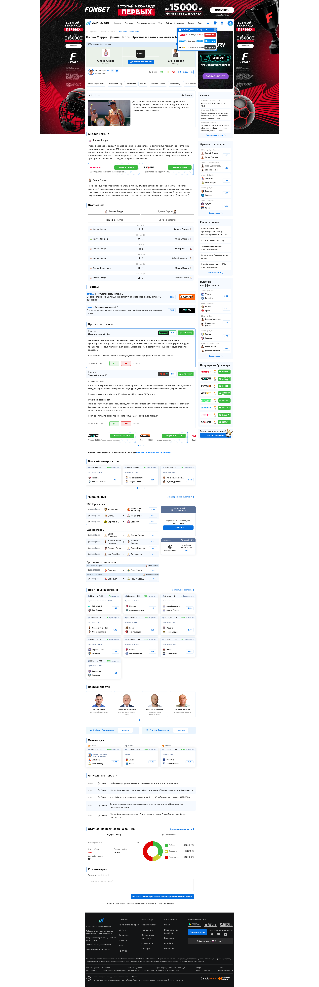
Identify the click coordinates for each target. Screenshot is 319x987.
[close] (215, 29)
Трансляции (147, 930)
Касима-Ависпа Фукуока (103, 475)
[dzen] (225, 934)
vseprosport (97, 23)
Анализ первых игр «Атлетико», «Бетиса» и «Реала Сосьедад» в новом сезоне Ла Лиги (215, 114)
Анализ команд (115, 84)
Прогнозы (129, 23)
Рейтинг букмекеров (175, 23)
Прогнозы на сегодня (146, 23)
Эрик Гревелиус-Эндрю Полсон (140, 475)
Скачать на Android (160, 452)
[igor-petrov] (192, 72)
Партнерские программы (147, 936)
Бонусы (191, 23)
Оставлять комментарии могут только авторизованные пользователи (162, 896)
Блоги (121, 945)
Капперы (145, 948)
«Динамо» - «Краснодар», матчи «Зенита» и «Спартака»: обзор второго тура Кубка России (215, 127)
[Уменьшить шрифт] (99, 95)
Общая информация (96, 84)
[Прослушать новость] (182, 95)
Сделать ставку (185, 333)
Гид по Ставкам (148, 925)
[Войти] (222, 22)
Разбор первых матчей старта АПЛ (215, 103)
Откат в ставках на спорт (213, 240)
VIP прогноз (178, 521)
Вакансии (169, 938)
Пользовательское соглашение (98, 949)
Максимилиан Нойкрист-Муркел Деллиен (178, 475)
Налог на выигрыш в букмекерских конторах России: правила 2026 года (214, 231)
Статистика (131, 84)
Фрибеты (168, 943)
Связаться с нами (197, 932)
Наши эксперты (191, 84)
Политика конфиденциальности (98, 945)
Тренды (143, 84)
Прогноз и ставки (158, 84)
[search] (208, 23)
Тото (160, 23)
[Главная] (86, 31)
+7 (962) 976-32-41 (202, 970)
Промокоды (169, 948)
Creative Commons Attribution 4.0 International (139, 959)
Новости (117, 23)
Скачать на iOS (143, 452)
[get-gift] (215, 23)
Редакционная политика (171, 931)
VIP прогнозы (170, 919)
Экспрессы (124, 935)
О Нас (167, 925)
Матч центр (147, 919)
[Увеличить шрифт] (95, 95)
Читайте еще (175, 84)
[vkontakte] (218, 934)
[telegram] (211, 934)
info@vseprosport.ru (225, 970)
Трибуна (123, 951)
